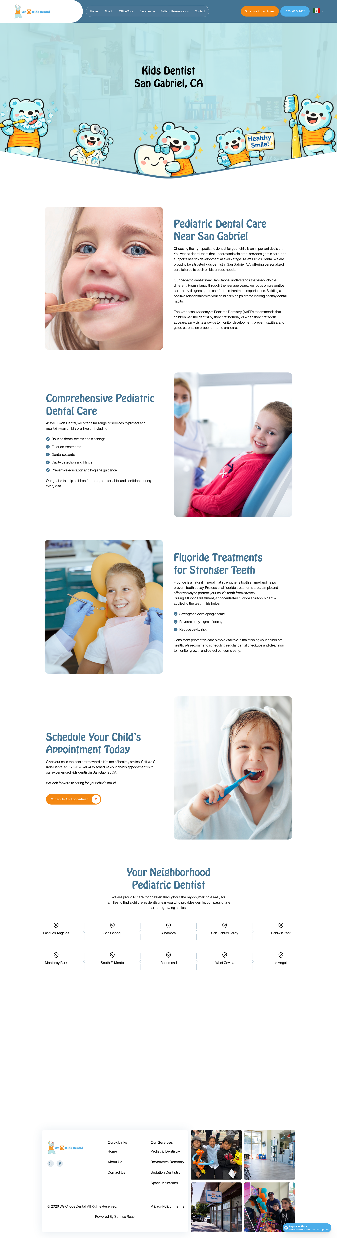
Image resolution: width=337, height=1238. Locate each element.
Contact (200, 11)
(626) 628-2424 (295, 11)
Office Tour (126, 11)
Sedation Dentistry (165, 1172)
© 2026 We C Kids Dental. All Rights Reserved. (82, 1206)
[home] (32, 11)
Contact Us (116, 1172)
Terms (179, 1206)
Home (94, 11)
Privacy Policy (161, 1206)
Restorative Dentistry (167, 1162)
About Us (115, 1162)
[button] (146, 11)
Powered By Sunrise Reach (115, 1216)
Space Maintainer (164, 1183)
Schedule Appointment (260, 11)
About (108, 11)
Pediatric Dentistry (165, 1151)
